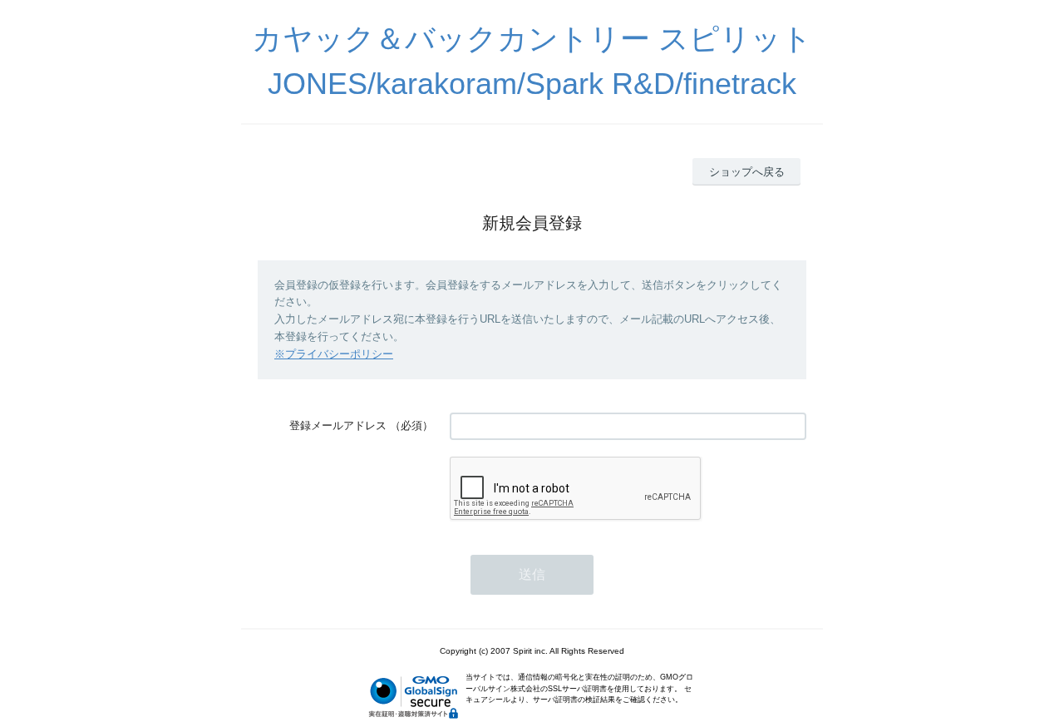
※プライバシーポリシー (333, 354)
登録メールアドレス (338, 425)
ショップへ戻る (747, 172)
